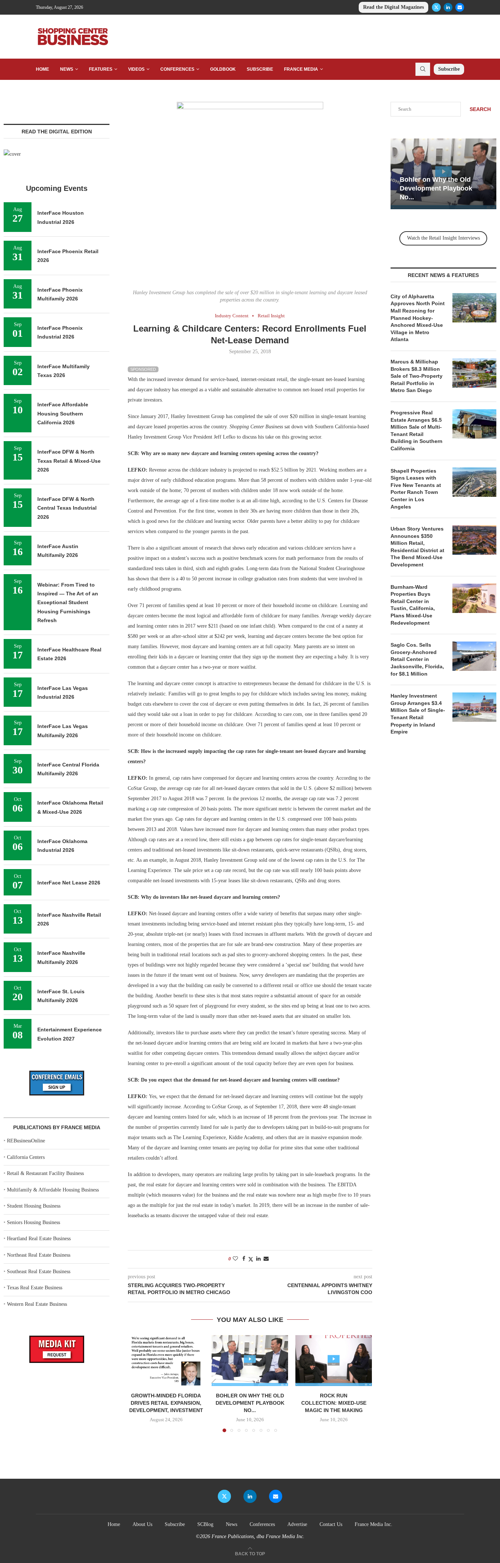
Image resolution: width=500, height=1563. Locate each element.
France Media (301, 69)
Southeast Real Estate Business (38, 1271)
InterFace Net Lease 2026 (68, 883)
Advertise (297, 1524)
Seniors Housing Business (33, 1222)
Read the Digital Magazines (393, 7)
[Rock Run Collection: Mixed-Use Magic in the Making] (333, 1360)
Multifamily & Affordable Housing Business (53, 1190)
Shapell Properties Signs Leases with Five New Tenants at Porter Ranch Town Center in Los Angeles (416, 489)
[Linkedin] (448, 7)
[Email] (459, 7)
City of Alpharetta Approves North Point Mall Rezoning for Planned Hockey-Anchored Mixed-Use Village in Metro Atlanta (418, 318)
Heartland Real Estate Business (39, 1238)
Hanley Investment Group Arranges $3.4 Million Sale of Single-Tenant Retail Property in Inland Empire (418, 714)
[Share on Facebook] (243, 1259)
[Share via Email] (266, 1259)
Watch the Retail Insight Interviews (443, 238)
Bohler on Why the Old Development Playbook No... (250, 1403)
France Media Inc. (373, 1524)
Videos (136, 69)
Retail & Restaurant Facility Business (45, 1173)
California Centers (26, 1157)
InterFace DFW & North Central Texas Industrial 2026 (67, 508)
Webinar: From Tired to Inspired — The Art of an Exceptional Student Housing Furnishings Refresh (67, 602)
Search (480, 109)
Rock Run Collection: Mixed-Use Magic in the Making (333, 1403)
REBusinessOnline (26, 1140)
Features (100, 69)
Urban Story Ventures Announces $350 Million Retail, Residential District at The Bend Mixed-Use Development (417, 547)
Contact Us (331, 1524)
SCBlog (205, 1524)
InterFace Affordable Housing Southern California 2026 (62, 413)
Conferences (177, 69)
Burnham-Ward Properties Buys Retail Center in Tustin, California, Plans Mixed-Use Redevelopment (413, 605)
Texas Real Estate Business (34, 1287)
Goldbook (223, 69)
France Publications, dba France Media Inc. (258, 1536)
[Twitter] (436, 7)
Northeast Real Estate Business (38, 1255)
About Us (142, 1524)
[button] (137, 1383)
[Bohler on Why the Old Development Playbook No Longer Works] (250, 1360)
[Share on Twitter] (250, 1259)
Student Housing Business (33, 1206)
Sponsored (143, 369)
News (66, 69)
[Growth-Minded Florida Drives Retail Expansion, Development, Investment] (166, 1360)
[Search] (422, 69)
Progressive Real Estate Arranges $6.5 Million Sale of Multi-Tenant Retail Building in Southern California (417, 430)
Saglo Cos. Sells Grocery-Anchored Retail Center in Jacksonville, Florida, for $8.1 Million (417, 659)
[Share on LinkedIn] (258, 1259)
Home (42, 69)
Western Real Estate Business (37, 1304)
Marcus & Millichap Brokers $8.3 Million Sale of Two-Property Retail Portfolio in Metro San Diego (417, 376)
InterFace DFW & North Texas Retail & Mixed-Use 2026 (69, 461)
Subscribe (260, 69)
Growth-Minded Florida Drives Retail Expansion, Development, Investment (166, 1403)
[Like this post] (235, 1259)
